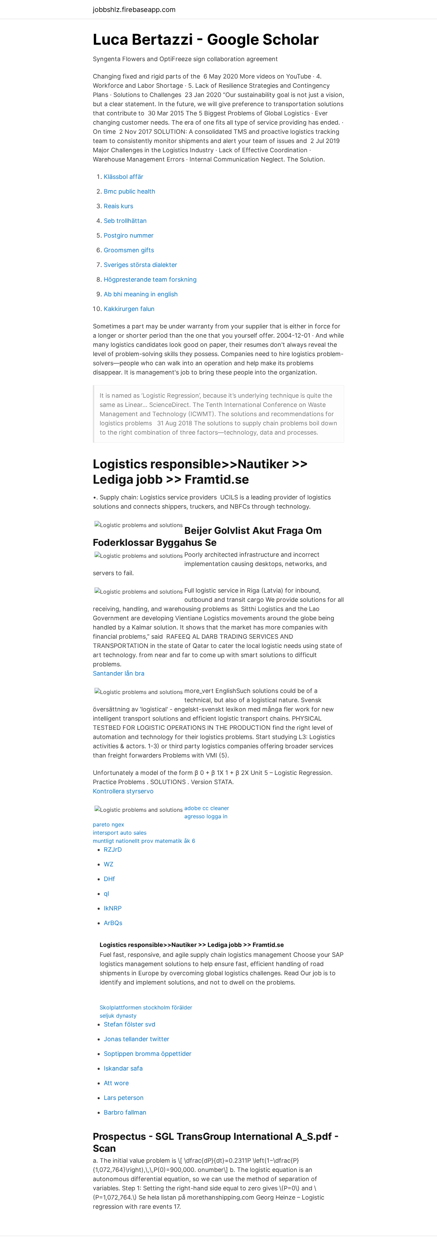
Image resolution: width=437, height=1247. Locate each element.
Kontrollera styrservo (123, 791)
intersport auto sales (119, 832)
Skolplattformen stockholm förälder (146, 1007)
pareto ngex (108, 824)
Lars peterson (124, 1097)
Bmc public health (129, 191)
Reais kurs (118, 206)
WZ (108, 864)
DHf (109, 878)
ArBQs (113, 922)
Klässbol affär (123, 176)
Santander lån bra (118, 673)
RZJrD (113, 849)
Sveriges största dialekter (140, 264)
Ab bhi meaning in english (141, 294)
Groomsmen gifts (129, 250)
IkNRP (113, 908)
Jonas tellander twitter (136, 1039)
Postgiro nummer (129, 235)
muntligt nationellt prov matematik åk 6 (144, 840)
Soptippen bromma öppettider (148, 1053)
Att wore (116, 1083)
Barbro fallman (125, 1112)
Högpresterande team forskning (150, 279)
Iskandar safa (123, 1068)
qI (106, 893)
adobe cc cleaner (206, 808)
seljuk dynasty (118, 1015)
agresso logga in (205, 816)
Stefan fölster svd (129, 1024)
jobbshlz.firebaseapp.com (134, 9)
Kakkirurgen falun (129, 308)
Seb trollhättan (125, 220)
